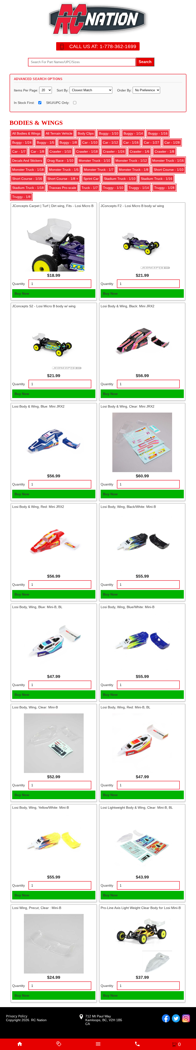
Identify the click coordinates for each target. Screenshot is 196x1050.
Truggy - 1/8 (21, 197)
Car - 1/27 (151, 142)
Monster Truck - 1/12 (131, 160)
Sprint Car (91, 179)
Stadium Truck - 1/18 (28, 188)
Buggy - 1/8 (68, 142)
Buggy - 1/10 (108, 133)
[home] (19, 1044)
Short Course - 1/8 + (62, 179)
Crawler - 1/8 (164, 151)
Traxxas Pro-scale (62, 188)
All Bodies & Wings (26, 133)
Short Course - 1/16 (27, 179)
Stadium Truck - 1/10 (120, 179)
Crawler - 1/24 (114, 151)
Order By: (125, 90)
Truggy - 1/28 (164, 188)
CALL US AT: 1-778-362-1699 (102, 46)
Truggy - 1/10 (113, 188)
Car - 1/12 (110, 142)
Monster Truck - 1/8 (133, 170)
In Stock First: (24, 103)
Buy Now (22, 293)
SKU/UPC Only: (58, 103)
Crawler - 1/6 (139, 151)
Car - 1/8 (37, 151)
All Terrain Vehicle (59, 133)
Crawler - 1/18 (87, 151)
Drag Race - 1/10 (60, 160)
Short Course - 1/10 (169, 170)
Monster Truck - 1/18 (28, 170)
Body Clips (86, 133)
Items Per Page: (26, 90)
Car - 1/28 (172, 142)
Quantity (18, 284)
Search (145, 62)
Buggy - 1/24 (22, 142)
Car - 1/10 (90, 142)
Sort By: (63, 90)
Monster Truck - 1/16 (168, 160)
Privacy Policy (16, 1016)
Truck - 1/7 (90, 188)
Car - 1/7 (19, 151)
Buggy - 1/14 (133, 133)
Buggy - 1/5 (45, 142)
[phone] (137, 1044)
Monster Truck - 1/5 (64, 170)
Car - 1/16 (131, 142)
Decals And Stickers (27, 160)
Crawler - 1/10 (60, 151)
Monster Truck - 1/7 (99, 170)
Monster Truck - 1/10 (94, 160)
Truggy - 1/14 (139, 188)
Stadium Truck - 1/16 (156, 179)
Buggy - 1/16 (158, 133)
